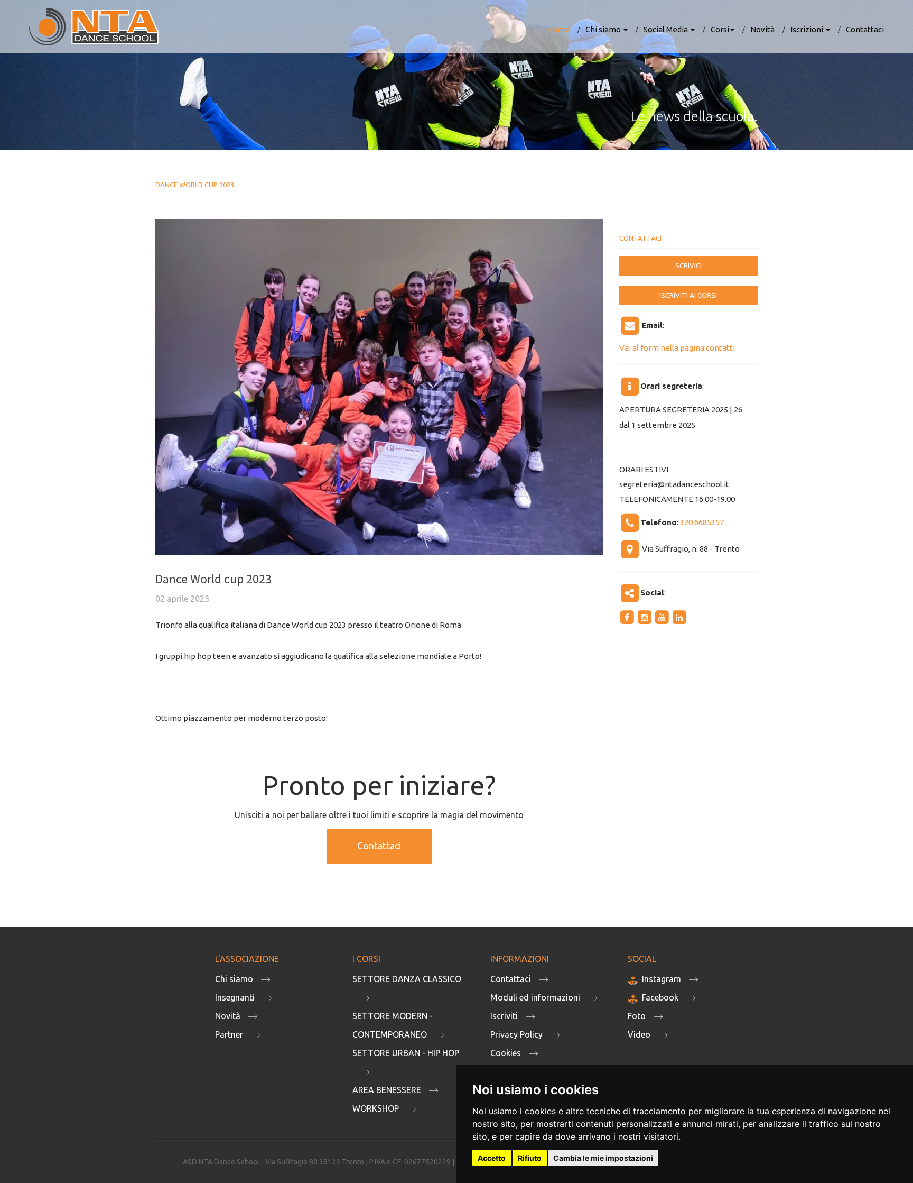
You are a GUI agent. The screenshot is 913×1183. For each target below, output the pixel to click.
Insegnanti (235, 997)
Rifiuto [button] (530, 1157)
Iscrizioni (807, 29)
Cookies (505, 1053)
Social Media (667, 29)
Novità (762, 29)
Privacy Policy (516, 1034)
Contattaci (865, 29)
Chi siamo (603, 29)
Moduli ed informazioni (535, 997)
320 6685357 (702, 522)
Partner (229, 1034)
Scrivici (688, 265)
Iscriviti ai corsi (688, 295)
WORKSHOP (375, 1108)
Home (558, 29)
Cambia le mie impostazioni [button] (603, 1157)
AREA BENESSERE (386, 1090)
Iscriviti (504, 1016)
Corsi (720, 29)
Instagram (661, 979)
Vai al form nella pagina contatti (677, 347)
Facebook (660, 997)
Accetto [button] (492, 1157)
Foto (637, 1016)
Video (639, 1034)
